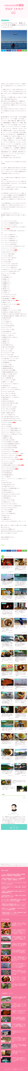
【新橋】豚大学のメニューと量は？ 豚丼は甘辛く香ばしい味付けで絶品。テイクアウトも (13, 913)
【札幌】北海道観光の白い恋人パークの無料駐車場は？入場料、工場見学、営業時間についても (13, 879)
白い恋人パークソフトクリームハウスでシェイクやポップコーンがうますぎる (13, 883)
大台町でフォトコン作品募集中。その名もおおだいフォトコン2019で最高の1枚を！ (13, 909)
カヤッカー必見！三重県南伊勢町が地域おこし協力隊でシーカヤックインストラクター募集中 (13, 900)
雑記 (3, 545)
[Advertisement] (14, 68)
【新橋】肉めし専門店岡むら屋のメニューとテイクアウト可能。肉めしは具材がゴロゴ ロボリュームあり (13, 904)
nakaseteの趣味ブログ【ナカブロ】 (14, 9)
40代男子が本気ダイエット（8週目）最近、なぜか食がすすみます (13, 887)
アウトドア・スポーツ (5, 20)
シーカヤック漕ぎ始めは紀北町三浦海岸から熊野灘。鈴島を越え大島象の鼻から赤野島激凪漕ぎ (13, 875)
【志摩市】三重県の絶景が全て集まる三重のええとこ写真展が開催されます (13, 892)
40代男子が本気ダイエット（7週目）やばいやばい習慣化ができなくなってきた (13, 896)
